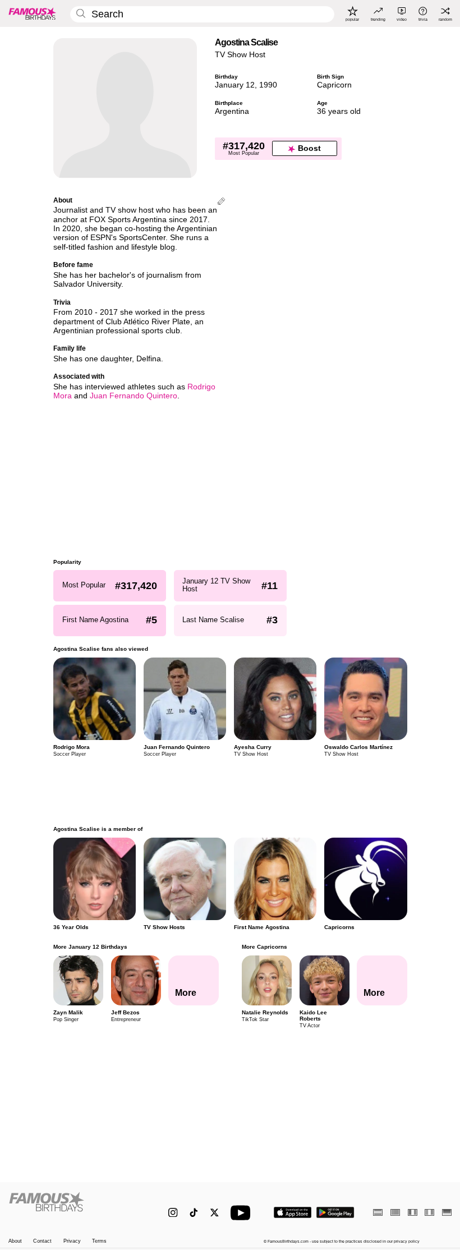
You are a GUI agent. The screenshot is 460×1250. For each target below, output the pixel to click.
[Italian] (429, 1212)
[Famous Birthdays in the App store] (292, 1212)
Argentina (232, 111)
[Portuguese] (395, 1212)
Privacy (72, 1241)
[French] (412, 1212)
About (15, 1241)
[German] (447, 1212)
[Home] (75, 1207)
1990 (268, 85)
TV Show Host (240, 54)
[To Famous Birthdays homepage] (32, 13)
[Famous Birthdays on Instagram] (173, 1212)
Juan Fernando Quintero (133, 396)
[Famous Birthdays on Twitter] (214, 1212)
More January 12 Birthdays (90, 947)
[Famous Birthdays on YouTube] (243, 1212)
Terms (99, 1241)
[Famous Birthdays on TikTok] (194, 1212)
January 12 (235, 85)
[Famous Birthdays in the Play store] (335, 1212)
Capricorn (334, 85)
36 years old (339, 111)
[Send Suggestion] (221, 202)
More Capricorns (264, 947)
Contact (42, 1241)
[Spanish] (378, 1212)
